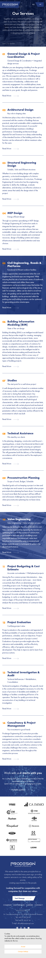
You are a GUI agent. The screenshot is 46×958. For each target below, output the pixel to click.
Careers (29, 905)
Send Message (19, 898)
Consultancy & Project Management (21, 724)
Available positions (18, 789)
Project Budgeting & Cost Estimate (23, 568)
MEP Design (14, 213)
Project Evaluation (19, 622)
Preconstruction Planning (23, 477)
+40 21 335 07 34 (24, 920)
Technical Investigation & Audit (23, 674)
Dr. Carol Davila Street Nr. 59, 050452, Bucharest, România (23, 914)
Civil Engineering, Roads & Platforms (24, 264)
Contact (39, 905)
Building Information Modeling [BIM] (20, 323)
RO (33, 4)
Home (4, 43)
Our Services (19, 905)
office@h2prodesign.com (25, 923)
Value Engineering (19, 519)
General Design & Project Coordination (23, 55)
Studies (12, 380)
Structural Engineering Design (21, 164)
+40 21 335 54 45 (24, 917)
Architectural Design (20, 109)
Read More (6, 95)
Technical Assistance (20, 433)
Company (7, 905)
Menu (40, 4)
